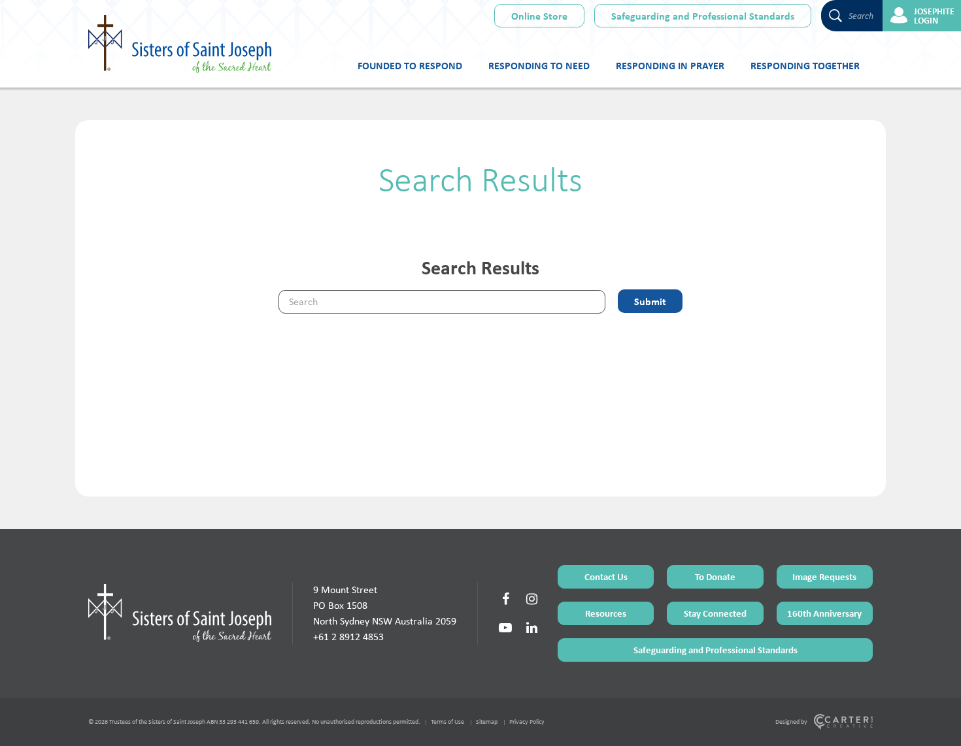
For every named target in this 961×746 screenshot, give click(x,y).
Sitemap (486, 721)
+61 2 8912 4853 (348, 636)
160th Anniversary (824, 613)
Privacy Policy (527, 721)
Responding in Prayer (670, 65)
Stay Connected (715, 613)
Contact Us (606, 576)
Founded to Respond (410, 65)
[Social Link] (505, 599)
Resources (605, 613)
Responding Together (805, 65)
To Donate (715, 576)
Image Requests (824, 576)
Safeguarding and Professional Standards (702, 15)
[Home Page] (179, 612)
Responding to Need (539, 65)
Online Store (539, 15)
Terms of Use (447, 721)
